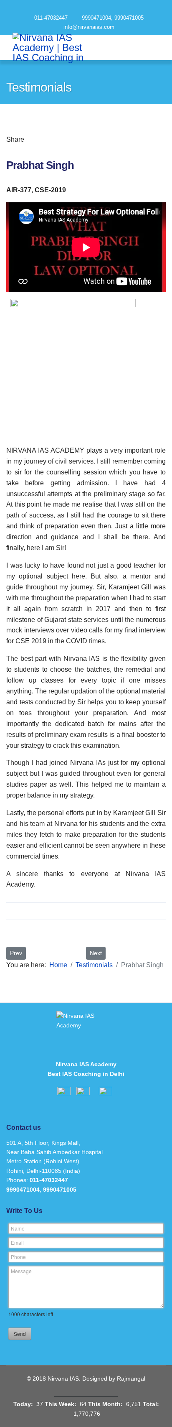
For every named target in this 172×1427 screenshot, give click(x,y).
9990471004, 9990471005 (113, 18)
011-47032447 (51, 18)
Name (18, 1228)
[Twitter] (43, 139)
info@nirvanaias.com (88, 27)
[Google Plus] (55, 139)
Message (21, 1270)
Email (17, 1242)
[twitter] (86, 8)
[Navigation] (150, 47)
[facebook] (71, 8)
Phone (18, 1256)
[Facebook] (31, 139)
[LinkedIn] (68, 139)
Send (20, 1333)
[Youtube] (101, 8)
